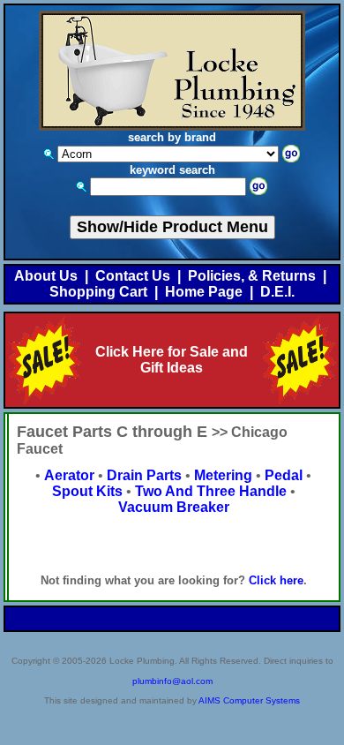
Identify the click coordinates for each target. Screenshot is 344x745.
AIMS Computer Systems (249, 700)
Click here (276, 580)
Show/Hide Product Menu (172, 227)
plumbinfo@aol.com (172, 681)
